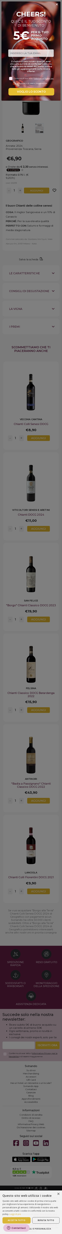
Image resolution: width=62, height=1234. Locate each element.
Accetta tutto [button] (16, 1220)
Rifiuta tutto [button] (46, 1220)
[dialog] (31, 1212)
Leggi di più (15, 1214)
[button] (31, 1228)
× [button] (58, 1194)
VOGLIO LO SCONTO (31, 91)
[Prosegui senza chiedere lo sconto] (57, 4)
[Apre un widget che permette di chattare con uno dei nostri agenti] (16, 1228)
